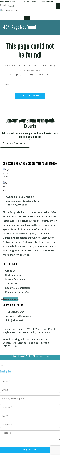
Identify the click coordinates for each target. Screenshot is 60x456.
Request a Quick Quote (14, 143)
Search (3, 5)
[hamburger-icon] (27, 18)
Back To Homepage (30, 96)
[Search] (58, 6)
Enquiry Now (30, 450)
